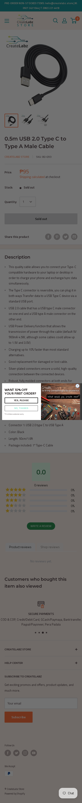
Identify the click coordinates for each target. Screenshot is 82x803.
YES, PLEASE (21, 400)
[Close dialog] (77, 385)
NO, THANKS (21, 408)
